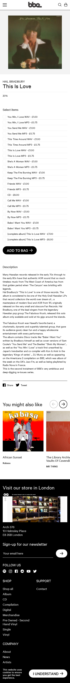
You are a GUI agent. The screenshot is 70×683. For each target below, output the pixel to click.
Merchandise (11, 615)
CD (5, 599)
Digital (7, 610)
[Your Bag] (65, 5)
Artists (7, 662)
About (7, 651)
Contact (41, 589)
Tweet (24, 385)
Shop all (8, 589)
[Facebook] (16, 571)
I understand (46, 673)
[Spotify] (4, 571)
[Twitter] (35, 571)
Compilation (11, 604)
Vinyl (6, 634)
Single (7, 629)
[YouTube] (28, 571)
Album (7, 594)
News (6, 657)
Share (10, 385)
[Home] (35, 6)
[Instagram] (10, 571)
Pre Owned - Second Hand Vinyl (16, 622)
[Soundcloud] (22, 571)
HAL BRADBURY (14, 81)
